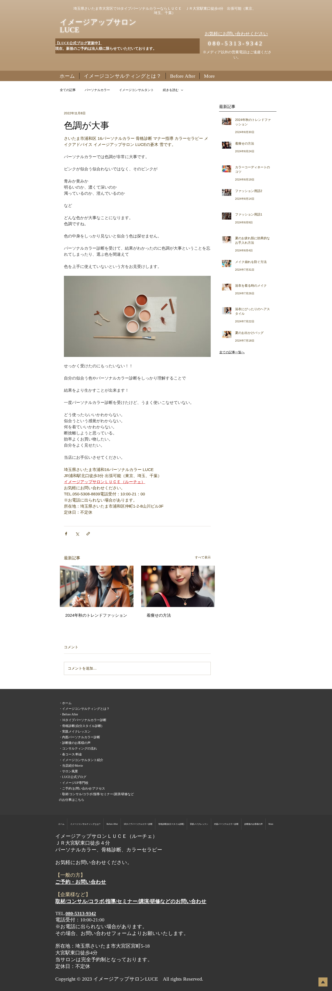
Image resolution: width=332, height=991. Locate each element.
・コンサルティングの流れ (78, 748)
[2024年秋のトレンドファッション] (96, 586)
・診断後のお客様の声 (75, 743)
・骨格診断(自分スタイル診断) (80, 726)
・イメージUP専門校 (73, 783)
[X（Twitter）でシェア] (77, 534)
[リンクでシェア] (88, 534)
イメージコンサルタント (136, 90)
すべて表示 (203, 557)
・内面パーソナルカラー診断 (79, 737)
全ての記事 (68, 90)
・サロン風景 (68, 771)
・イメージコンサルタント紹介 (81, 760)
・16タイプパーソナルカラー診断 (82, 720)
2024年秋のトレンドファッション (96, 615)
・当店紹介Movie (71, 765)
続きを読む (171, 90)
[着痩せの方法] (178, 586)
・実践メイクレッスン (75, 731)
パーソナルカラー (97, 90)
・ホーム (65, 703)
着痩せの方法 (159, 615)
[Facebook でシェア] (66, 534)
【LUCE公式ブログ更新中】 (78, 43)
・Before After (68, 714)
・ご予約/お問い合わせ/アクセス (82, 788)
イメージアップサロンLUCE (98, 26)
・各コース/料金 (70, 754)
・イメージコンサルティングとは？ (84, 708)
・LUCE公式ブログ (72, 777)
